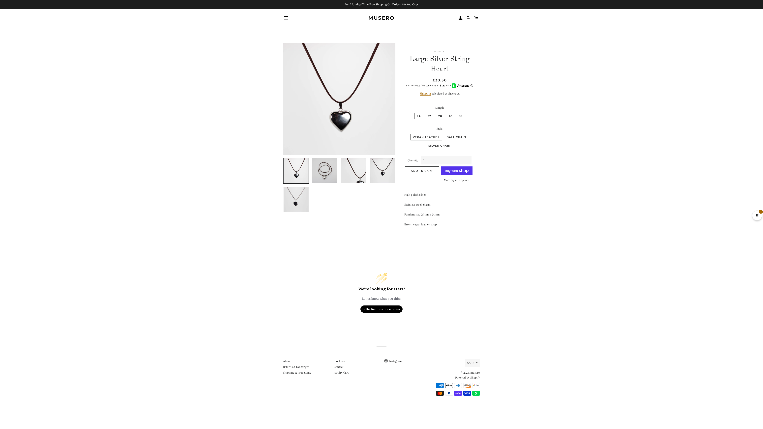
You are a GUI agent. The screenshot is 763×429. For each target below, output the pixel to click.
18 (450, 116)
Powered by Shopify (467, 377)
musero (381, 18)
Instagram (395, 361)
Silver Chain (439, 145)
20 (440, 116)
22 (429, 116)
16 (460, 116)
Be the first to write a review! (381, 309)
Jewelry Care (341, 372)
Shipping (425, 93)
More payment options (457, 180)
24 (419, 116)
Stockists (339, 361)
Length (439, 107)
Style (440, 128)
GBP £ (470, 363)
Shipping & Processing (297, 372)
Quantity (413, 160)
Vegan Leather (426, 137)
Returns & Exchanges (296, 367)
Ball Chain (456, 137)
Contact (338, 367)
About (286, 361)
